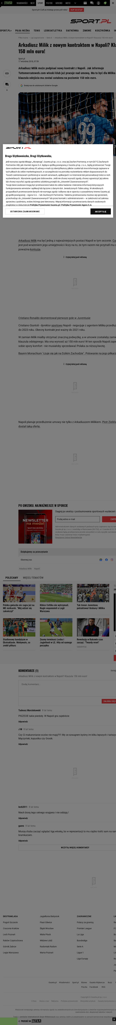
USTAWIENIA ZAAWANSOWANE (25, 211)
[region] (58, 181)
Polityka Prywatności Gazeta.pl (45, 205)
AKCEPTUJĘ (100, 211)
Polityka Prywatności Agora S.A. (76, 205)
